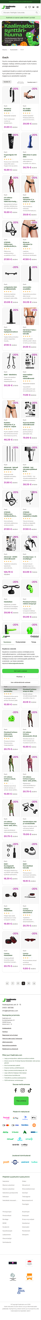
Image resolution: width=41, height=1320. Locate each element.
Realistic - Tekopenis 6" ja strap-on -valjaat (29, 199)
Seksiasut (6, 1196)
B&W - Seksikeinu (10, 375)
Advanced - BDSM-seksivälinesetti (11, 558)
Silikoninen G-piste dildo (29, 156)
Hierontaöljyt (7, 1238)
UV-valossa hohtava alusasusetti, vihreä (30, 734)
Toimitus (5, 1032)
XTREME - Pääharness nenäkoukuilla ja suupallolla (10, 245)
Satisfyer (25, 1193)
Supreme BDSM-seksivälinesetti (29, 424)
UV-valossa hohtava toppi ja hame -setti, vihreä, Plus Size (11, 824)
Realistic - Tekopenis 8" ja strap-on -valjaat (10, 424)
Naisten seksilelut (8, 1189)
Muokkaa (19, 677)
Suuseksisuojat (7, 1231)
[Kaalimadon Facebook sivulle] (15, 1090)
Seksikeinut (26, 1223)
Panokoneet (26, 1231)
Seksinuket (25, 1227)
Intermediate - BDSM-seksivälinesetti (28, 376)
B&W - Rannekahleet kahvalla (28, 866)
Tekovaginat (26, 1196)
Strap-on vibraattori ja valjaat (27, 244)
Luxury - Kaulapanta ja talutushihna (28, 910)
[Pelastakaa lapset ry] (13, 1263)
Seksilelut (6, 1181)
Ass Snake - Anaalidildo (27, 109)
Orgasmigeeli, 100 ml (10, 156)
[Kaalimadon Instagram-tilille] (22, 1090)
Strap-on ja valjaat (28, 1219)
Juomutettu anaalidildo (27, 288)
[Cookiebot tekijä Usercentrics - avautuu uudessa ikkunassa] (30, 636)
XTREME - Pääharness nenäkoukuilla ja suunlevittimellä (10, 515)
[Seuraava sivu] (34, 983)
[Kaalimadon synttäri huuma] (20, 33)
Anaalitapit (26, 1212)
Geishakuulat (7, 1242)
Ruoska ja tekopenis (7, 109)
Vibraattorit (26, 1185)
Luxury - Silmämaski (27, 954)
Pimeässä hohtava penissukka (10, 690)
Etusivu (4, 50)
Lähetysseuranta (7, 1042)
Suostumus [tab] (7, 642)
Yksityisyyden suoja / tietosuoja (12, 1038)
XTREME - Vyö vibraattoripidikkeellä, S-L (30, 469)
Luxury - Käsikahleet (8, 954)
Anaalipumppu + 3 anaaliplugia (29, 558)
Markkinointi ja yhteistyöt (10, 1049)
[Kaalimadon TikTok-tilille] (30, 1090)
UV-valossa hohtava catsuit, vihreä (10, 779)
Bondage (5, 1219)
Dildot (24, 1181)
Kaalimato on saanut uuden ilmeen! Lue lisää (20, 17)
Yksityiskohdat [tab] (20, 642)
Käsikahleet (8, 602)
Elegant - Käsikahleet (8, 910)
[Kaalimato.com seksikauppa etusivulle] (11, 7)
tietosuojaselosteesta (16, 663)
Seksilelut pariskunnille (10, 1193)
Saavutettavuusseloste (9, 1045)
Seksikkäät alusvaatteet (10, 1200)
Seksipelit (25, 1235)
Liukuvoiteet (7, 1235)
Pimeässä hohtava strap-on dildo (29, 690)
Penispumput (7, 1212)
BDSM (4, 1223)
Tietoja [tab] (33, 642)
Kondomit (6, 1227)
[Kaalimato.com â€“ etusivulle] (9, 1000)
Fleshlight (25, 1204)
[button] (36, 12)
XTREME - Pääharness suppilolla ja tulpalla (30, 514)
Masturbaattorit (27, 1200)
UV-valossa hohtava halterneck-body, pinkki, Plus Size (10, 200)
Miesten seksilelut (8, 1185)
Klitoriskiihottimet (28, 1189)
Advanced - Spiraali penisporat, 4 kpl (11, 468)
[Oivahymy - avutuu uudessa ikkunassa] (29, 1277)
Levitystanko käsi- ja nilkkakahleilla (10, 288)
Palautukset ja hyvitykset (10, 1035)
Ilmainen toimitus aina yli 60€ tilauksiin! (20, 1)
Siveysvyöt (25, 1215)
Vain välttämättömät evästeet (20, 682)
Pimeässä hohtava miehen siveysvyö (29, 603)
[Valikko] (37, 7)
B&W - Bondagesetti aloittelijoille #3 (9, 866)
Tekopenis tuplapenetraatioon (11, 331)
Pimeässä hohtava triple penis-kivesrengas (10, 734)
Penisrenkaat (7, 1215)
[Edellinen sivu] (7, 983)
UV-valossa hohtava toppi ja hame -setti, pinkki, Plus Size (29, 780)
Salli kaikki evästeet (20, 671)
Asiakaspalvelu (6, 1028)
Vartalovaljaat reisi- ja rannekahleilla (30, 822)
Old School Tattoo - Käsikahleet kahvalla (30, 332)
